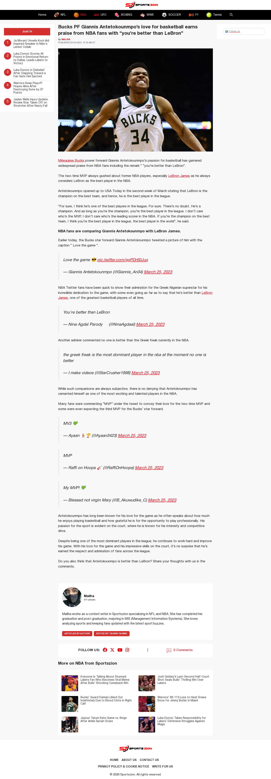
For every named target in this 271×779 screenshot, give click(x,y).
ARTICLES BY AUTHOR (77, 634)
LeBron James (179, 176)
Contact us (149, 760)
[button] (231, 15)
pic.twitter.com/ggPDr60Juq (122, 260)
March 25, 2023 (158, 272)
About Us (129, 760)
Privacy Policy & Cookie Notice (123, 766)
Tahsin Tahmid (111, 634)
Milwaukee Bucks (71, 160)
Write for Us (162, 766)
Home (42, 15)
